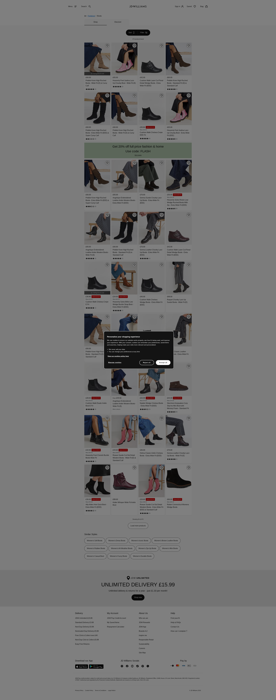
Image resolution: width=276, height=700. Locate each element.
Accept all (163, 363)
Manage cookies (115, 363)
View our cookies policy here (118, 357)
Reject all (147, 363)
